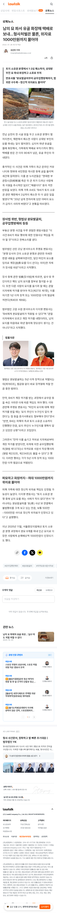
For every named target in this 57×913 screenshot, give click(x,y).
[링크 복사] (17, 553)
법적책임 (36, 837)
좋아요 (12, 578)
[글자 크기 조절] (46, 58)
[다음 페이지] (34, 717)
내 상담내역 (7, 824)
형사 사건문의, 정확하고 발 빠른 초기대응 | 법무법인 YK (25, 739)
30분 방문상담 (25, 828)
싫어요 (27, 578)
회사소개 (6, 837)
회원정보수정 (7, 831)
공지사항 (41, 824)
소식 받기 (45, 907)
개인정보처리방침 (25, 837)
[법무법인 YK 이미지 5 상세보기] (51, 767)
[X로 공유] (32, 553)
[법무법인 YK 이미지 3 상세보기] (30, 767)
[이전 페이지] (23, 717)
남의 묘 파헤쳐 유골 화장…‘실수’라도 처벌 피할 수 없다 (19, 636)
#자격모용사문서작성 (44, 566)
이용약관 (14, 837)
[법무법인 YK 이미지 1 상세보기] (8, 767)
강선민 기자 (15, 50)
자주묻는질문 (42, 828)
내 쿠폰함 (6, 828)
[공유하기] (51, 58)
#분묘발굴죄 (27, 566)
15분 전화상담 (25, 824)
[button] (51, 116)
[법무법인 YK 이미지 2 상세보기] (19, 767)
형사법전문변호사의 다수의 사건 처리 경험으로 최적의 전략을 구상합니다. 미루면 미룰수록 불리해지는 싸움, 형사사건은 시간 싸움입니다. (28, 748)
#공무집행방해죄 (11, 566)
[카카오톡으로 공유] (40, 553)
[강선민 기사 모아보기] (6, 51)
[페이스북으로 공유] (25, 553)
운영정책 (44, 837)
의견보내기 (49, 578)
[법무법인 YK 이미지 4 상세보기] (40, 767)
